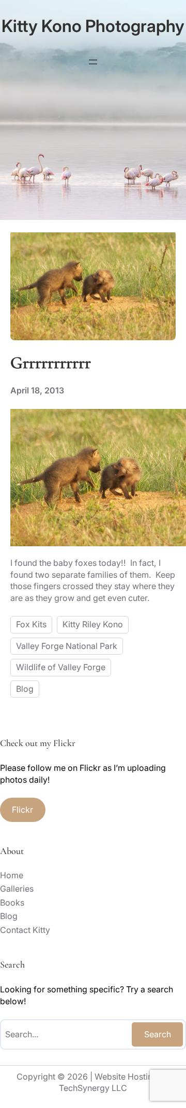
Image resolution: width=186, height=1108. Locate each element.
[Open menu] (93, 62)
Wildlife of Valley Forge (60, 667)
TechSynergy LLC (93, 1088)
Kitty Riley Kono (93, 624)
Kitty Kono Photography (93, 25)
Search (157, 1034)
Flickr (22, 809)
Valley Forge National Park (66, 646)
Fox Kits (31, 624)
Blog (25, 689)
